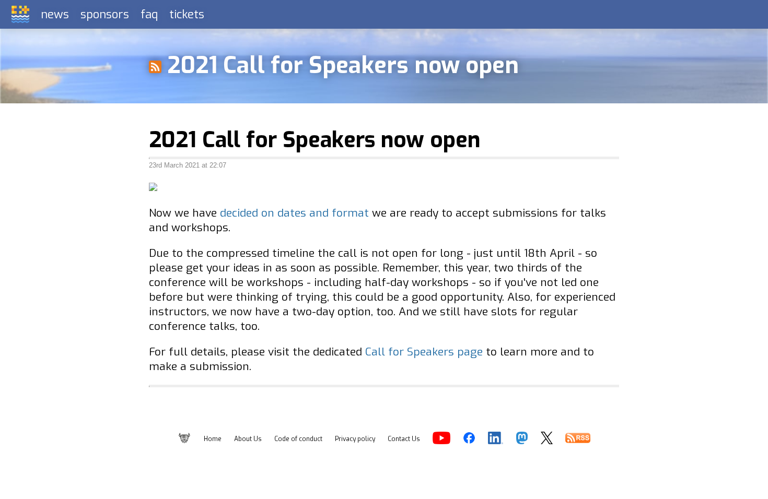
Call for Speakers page (424, 351)
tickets (186, 14)
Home (213, 439)
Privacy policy (355, 439)
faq (149, 14)
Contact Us (404, 439)
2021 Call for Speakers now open (314, 140)
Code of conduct (298, 439)
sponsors (104, 14)
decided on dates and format (294, 213)
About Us (248, 439)
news (55, 14)
